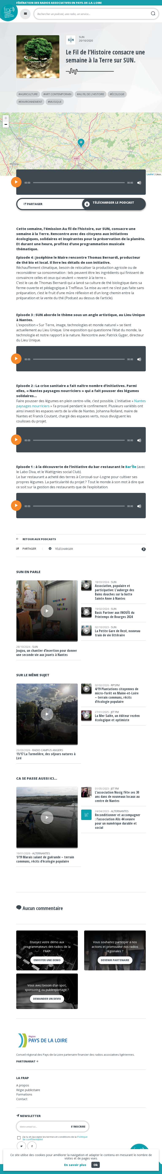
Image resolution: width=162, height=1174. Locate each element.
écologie (118, 94)
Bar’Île (130, 466)
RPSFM (115, 685)
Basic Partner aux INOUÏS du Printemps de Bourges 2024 (114, 614)
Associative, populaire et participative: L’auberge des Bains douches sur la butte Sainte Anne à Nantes (114, 592)
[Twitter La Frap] (21, 1146)
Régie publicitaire (28, 1090)
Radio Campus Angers (47, 750)
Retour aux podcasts (39, 539)
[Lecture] (16, 182)
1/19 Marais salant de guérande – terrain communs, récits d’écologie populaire (45, 859)
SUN (81, 37)
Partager (34, 204)
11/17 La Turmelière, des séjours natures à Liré (46, 756)
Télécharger (64, 549)
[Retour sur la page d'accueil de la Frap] (8, 13)
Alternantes (41, 853)
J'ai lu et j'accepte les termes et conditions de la (55, 1138)
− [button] (5, 124)
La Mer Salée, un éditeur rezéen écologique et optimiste (117, 717)
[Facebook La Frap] (32, 1146)
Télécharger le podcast (113, 202)
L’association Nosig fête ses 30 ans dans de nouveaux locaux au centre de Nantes (117, 796)
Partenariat (26, 1061)
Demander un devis (47, 999)
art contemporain (58, 94)
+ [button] (5, 118)
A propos (22, 1085)
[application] (81, 182)
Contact (21, 1099)
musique (56, 102)
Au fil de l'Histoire (91, 94)
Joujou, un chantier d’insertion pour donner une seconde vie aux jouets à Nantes (46, 652)
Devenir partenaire (115, 960)
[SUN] (71, 43)
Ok (95, 1165)
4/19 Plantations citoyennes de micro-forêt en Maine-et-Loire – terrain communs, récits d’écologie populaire (117, 695)
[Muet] (139, 183)
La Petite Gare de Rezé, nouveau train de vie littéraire (117, 633)
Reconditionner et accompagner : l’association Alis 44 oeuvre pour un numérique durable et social (117, 821)
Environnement (31, 102)
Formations (24, 1094)
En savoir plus (75, 1165)
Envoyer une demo (47, 960)
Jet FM (115, 712)
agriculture (29, 94)
